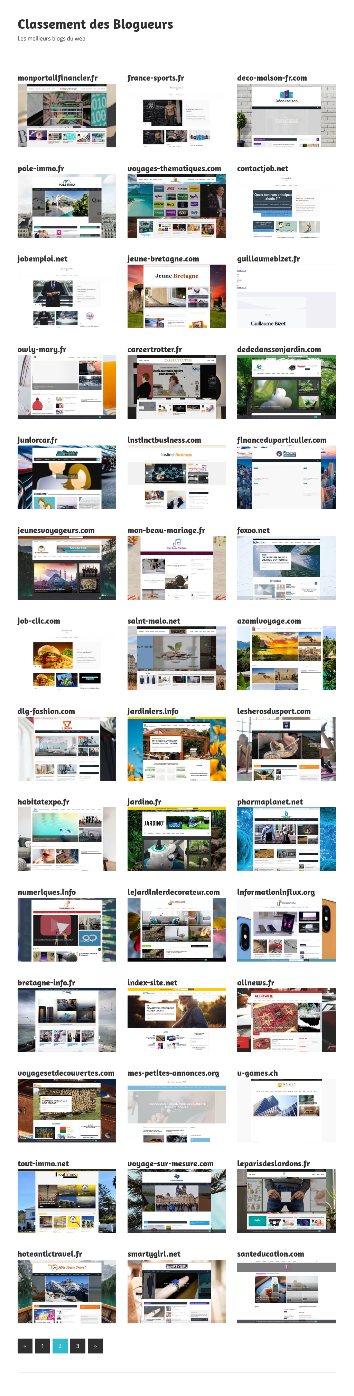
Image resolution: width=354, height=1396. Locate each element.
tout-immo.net (43, 1163)
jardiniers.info (153, 711)
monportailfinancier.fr (58, 77)
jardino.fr (144, 801)
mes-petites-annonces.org (173, 1072)
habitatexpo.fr (43, 801)
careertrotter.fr (155, 349)
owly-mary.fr (42, 349)
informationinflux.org (276, 892)
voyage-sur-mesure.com (171, 1163)
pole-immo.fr (41, 168)
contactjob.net (262, 168)
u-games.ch (257, 1072)
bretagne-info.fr (46, 982)
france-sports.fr (156, 77)
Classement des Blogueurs (95, 23)
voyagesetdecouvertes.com (66, 1072)
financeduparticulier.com (282, 439)
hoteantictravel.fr (50, 1253)
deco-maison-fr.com (272, 77)
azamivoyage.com (269, 620)
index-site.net (152, 982)
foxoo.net (253, 530)
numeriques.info (47, 892)
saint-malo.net (154, 620)
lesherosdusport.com (274, 711)
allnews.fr (255, 982)
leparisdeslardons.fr (273, 1163)
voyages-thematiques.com (174, 168)
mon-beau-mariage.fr (166, 530)
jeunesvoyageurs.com (56, 530)
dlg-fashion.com (46, 711)
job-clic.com (39, 620)
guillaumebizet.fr (268, 258)
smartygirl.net (154, 1253)
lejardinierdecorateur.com (174, 892)
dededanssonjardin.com (279, 349)
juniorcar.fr (38, 439)
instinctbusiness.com (164, 439)
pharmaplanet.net (270, 801)
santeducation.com (270, 1253)
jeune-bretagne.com (163, 258)
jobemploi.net (42, 258)
